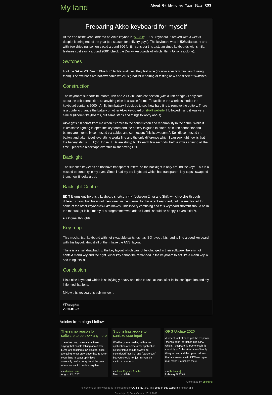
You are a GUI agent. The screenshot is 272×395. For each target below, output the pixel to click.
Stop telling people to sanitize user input (130, 333)
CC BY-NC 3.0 (139, 387)
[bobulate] (175, 371)
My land (74, 7)
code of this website (166, 387)
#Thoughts (71, 304)
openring (207, 381)
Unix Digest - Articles (129, 371)
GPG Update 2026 (180, 331)
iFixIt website (155, 110)
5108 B (139, 37)
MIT (191, 387)
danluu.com (72, 371)
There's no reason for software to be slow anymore (84, 333)
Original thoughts (78, 218)
